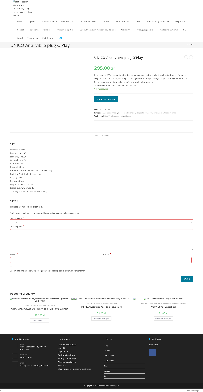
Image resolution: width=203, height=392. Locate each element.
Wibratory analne (170, 113)
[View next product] (191, 57)
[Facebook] (152, 352)
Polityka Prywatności (67, 344)
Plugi (147, 113)
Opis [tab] (96, 135)
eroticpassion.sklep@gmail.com (34, 365)
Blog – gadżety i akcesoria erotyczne (74, 369)
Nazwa (14, 254)
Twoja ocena (17, 218)
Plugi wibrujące (156, 113)
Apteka (107, 371)
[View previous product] (186, 57)
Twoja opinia (17, 226)
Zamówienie (109, 355)
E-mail (107, 254)
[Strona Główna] (185, 44)
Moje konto (109, 360)
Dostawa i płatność (66, 355)
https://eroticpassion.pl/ (113, 116)
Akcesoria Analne (110, 113)
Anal (100, 116)
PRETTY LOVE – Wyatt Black (163, 307)
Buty (106, 376)
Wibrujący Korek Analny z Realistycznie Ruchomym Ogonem (39, 308)
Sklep (190, 44)
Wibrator (127, 116)
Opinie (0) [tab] (105, 135)
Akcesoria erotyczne (67, 362)
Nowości (62, 365)
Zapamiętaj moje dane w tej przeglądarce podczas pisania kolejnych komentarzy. (47, 270)
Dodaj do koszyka (106, 99)
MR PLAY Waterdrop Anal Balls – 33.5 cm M (101, 307)
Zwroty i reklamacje (67, 358)
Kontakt (61, 348)
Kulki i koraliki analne (126, 113)
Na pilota (140, 113)
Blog (105, 366)
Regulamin (63, 351)
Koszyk (107, 350)
